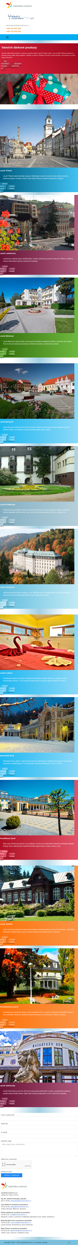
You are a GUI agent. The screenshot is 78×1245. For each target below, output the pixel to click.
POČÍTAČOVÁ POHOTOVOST (57, 1242)
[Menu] (7, 37)
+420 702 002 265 (13, 31)
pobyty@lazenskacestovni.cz (19, 1206)
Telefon (4, 1123)
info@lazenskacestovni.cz (17, 25)
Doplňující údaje (6, 1141)
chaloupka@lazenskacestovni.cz (20, 1201)
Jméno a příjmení (7, 1115)
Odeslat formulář (6, 1171)
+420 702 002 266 (13, 28)
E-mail (4, 1132)
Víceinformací (5, 62)
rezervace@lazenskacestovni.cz (20, 1222)
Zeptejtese (10, 67)
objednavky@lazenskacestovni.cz (21, 1230)
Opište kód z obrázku (8, 1159)
